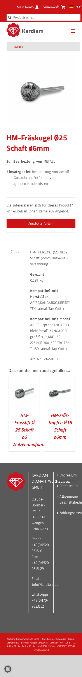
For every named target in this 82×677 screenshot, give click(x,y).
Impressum (66, 475)
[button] (8, 669)
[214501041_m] (41, 88)
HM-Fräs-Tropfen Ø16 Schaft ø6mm (60, 426)
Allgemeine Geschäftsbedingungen (66, 499)
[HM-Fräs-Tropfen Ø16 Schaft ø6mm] (59, 379)
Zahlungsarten (66, 512)
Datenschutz (66, 485)
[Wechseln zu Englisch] (78, 7)
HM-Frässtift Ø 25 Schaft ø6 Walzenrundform (28, 429)
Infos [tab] (15, 251)
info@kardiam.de (45, 584)
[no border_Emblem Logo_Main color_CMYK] (13, 25)
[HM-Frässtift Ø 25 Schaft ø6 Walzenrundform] (24, 379)
